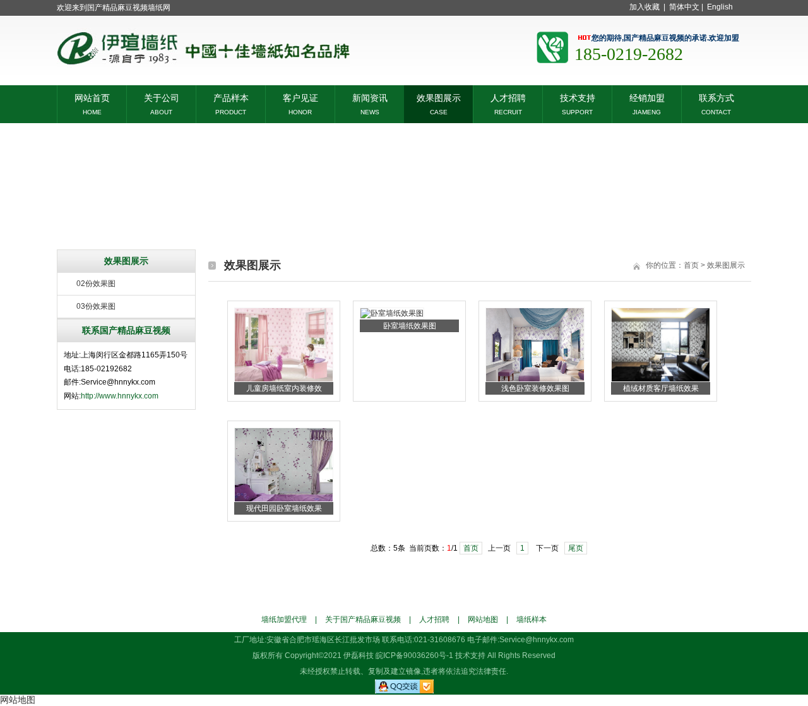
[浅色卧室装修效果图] (535, 379)
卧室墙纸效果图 (409, 325)
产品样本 (231, 97)
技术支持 (577, 97)
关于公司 (161, 97)
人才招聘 (508, 97)
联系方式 (716, 97)
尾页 (575, 548)
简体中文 (684, 7)
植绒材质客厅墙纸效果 (661, 388)
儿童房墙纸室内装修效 (284, 388)
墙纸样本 (531, 619)
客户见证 (300, 97)
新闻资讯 (370, 97)
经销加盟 (647, 97)
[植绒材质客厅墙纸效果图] (660, 379)
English (720, 7)
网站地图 (483, 619)
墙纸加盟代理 (284, 619)
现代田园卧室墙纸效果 (284, 508)
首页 (691, 265)
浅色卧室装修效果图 (535, 388)
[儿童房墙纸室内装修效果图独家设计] (283, 379)
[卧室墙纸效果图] (392, 313)
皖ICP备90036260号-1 (414, 655)
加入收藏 (644, 7)
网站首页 (92, 97)
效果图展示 (439, 97)
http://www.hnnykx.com (119, 396)
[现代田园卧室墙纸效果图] (283, 499)
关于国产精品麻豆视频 (363, 619)
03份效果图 (96, 306)
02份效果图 (96, 283)
